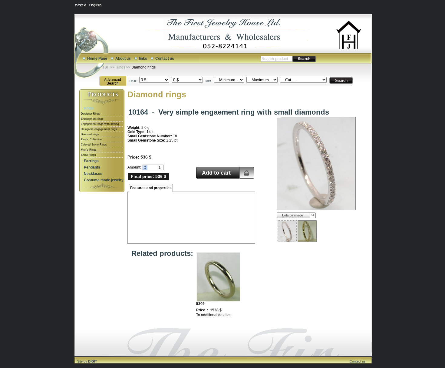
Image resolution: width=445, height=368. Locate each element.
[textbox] (276, 59)
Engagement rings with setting (100, 123)
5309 (200, 304)
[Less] (145, 168)
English (95, 5)
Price (133, 80)
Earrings (91, 161)
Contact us (164, 58)
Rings (120, 67)
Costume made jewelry (104, 180)
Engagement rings (92, 118)
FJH (106, 67)
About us (123, 58)
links (143, 58)
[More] (145, 166)
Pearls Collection (91, 139)
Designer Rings (90, 113)
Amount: (134, 167)
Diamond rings (143, 67)
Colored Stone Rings (94, 144)
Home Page (97, 58)
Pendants (92, 167)
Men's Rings (89, 149)
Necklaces (93, 174)
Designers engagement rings (99, 129)
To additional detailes (213, 315)
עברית (80, 5)
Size (208, 80)
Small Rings (88, 154)
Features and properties (151, 188)
